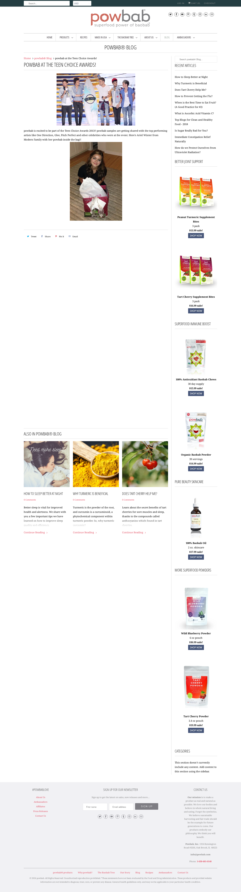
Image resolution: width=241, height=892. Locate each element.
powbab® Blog (120, 47)
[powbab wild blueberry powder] (196, 608)
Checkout (210, 3)
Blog (167, 37)
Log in (180, 3)
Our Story (125, 872)
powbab (40, 878)
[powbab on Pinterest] (188, 14)
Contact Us (40, 815)
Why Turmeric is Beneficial (90, 493)
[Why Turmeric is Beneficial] (96, 464)
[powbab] (120, 19)
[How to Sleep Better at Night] (47, 464)
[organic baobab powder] (196, 450)
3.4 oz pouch (196, 720)
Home (49, 37)
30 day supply (196, 383)
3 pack (196, 226)
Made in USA (101, 37)
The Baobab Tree (126, 37)
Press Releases (40, 811)
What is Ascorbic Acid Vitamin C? (194, 113)
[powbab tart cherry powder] (196, 734)
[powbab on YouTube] (182, 14)
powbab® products (62, 872)
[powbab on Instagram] (200, 14)
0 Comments (30, 499)
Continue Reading (34, 532)
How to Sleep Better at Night (43, 493)
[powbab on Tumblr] (194, 14)
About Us (149, 37)
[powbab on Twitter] (170, 14)
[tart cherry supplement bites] (196, 292)
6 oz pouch (196, 637)
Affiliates (40, 806)
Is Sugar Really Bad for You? (191, 130)
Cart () (195, 3)
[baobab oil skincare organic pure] (196, 560)
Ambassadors (184, 37)
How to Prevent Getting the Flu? (193, 96)
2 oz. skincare (196, 547)
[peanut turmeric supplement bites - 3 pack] (196, 192)
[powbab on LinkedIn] (206, 14)
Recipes (83, 37)
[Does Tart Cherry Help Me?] (145, 464)
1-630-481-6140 (204, 861)
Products (65, 37)
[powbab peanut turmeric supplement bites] (196, 239)
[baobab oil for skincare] (196, 538)
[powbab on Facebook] (176, 14)
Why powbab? (85, 872)
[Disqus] (96, 290)
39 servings (196, 459)
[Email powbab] (212, 14)
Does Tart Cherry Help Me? (139, 493)
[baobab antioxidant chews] (196, 397)
